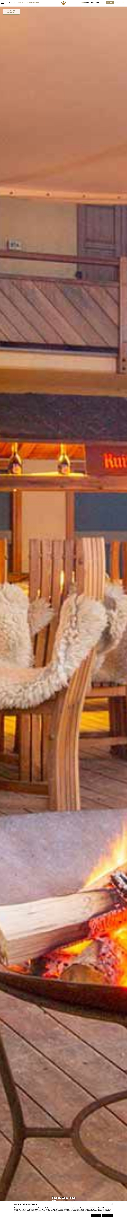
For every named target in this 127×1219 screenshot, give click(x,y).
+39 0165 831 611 (21, 2)
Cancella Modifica (116, 2)
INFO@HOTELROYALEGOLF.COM (33, 2)
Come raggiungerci (12, 2)
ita (123, 2)
